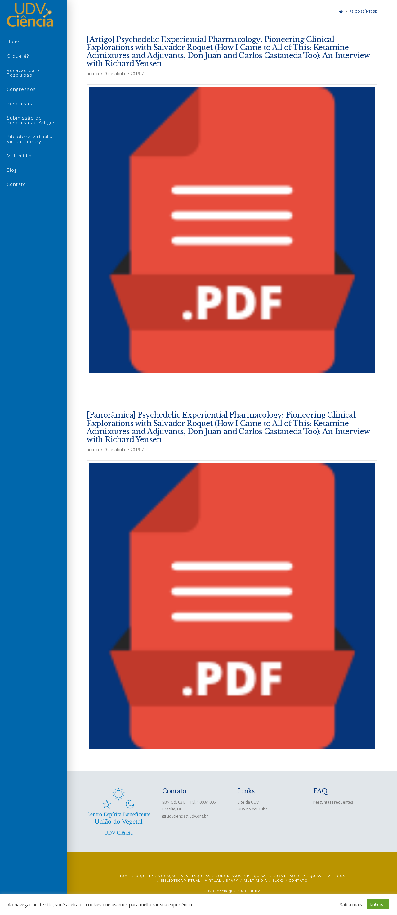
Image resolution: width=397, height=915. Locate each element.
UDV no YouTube (253, 809)
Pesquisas (257, 875)
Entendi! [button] (378, 904)
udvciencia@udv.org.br (187, 816)
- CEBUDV (251, 891)
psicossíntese (363, 12)
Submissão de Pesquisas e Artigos (309, 875)
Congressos (228, 875)
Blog (277, 880)
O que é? (144, 875)
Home (124, 875)
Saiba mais (351, 904)
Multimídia (255, 880)
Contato (298, 880)
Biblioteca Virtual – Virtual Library (199, 880)
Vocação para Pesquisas (184, 875)
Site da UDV (248, 802)
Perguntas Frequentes (333, 802)
